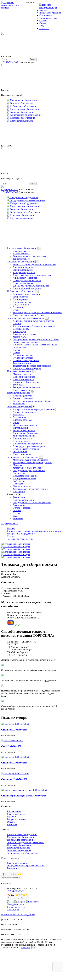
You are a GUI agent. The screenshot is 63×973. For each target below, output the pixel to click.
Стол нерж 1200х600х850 (14, 729)
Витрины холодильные (24, 267)
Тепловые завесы (21, 259)
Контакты (44, 28)
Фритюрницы (20, 451)
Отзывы (43, 20)
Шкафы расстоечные (23, 390)
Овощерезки (19, 473)
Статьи (42, 23)
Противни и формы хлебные (27, 382)
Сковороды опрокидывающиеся (29, 446)
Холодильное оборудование (22, 261)
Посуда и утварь (21, 304)
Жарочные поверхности (25, 425)
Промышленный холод (20, 392)
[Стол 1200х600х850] (12, 740)
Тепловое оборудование (20, 406)
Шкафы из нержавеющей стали (28, 315)
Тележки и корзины (23, 363)
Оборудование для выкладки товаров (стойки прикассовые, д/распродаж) (36, 340)
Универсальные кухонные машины (30, 489)
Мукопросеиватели (22, 374)
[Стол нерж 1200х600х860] (15, 757)
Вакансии (12, 868)
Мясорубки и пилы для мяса (27, 468)
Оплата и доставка (48, 18)
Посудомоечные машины (25, 475)
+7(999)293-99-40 (9, 62)
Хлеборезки (19, 491)
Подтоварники (20, 299)
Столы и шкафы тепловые (26, 449)
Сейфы (16, 352)
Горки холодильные (23, 270)
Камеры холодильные (24, 272)
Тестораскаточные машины (26, 387)
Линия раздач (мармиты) (25, 278)
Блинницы (18, 414)
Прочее (16, 350)
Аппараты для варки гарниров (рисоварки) (34, 409)
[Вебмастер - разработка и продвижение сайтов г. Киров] (18, 909)
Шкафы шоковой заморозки (27, 288)
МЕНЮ (30, 2)
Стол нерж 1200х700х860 (14, 779)
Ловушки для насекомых (25, 334)
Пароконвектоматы (22, 438)
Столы (16, 310)
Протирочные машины (24, 478)
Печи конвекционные (24, 377)
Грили (16, 422)
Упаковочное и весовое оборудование (32, 366)
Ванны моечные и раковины (27, 294)
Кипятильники (20, 428)
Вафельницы (19, 417)
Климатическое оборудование (23, 248)
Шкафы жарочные (22, 454)
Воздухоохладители (23, 398)
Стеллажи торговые (23, 358)
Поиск (32, 59)
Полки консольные (22, 302)
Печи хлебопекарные (23, 379)
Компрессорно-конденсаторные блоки (32, 401)
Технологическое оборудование (24, 457)
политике (25, 947)
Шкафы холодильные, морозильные (31, 285)
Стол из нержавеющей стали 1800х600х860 (23, 795)
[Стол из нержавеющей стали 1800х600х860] (24, 790)
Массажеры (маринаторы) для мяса (30, 460)
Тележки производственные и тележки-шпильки (37, 312)
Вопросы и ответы (16, 819)
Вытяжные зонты (21, 253)
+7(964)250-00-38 (15, 891)
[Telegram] (20, 901)
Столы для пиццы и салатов (27, 280)
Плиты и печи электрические (27, 443)
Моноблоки (19, 403)
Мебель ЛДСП (20, 336)
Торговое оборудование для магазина (27, 318)
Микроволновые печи (24, 435)
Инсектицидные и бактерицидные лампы (34, 326)
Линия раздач (19, 331)
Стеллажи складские (23, 355)
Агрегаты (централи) (23, 395)
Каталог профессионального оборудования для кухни (34, 531)
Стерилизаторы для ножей (26, 360)
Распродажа (19, 497)
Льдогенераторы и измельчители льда (32, 275)
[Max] (10, 901)
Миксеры (17, 465)
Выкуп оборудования (50, 12)
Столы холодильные (23, 283)
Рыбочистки (19, 481)
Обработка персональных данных (18, 914)
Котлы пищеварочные (24, 430)
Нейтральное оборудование (22, 291)
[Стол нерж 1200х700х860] (15, 773)
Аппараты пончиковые (24, 412)
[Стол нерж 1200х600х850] (15, 724)
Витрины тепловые (22, 420)
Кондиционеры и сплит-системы (29, 256)
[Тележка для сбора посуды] (15, 544)
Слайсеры (18, 483)
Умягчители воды (22, 486)
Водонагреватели (21, 251)
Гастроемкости (20, 296)
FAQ (41, 26)
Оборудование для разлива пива (29, 470)
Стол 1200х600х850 (11, 746)
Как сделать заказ (15, 814)
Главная (11, 528)
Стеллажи (18, 307)
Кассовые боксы (21, 329)
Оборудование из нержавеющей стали (32, 502)
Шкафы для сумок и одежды (27, 368)
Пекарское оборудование (21, 371)
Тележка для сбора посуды (20, 539)
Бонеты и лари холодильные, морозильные (34, 264)
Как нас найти (14, 811)
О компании (45, 15)
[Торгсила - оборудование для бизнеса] (13, 7)
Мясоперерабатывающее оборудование (32, 462)
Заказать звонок (27, 62)
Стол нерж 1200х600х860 (14, 762)
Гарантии (12, 816)
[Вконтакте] (32, 901)
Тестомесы (18, 384)
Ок (34, 948)
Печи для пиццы (21, 441)
